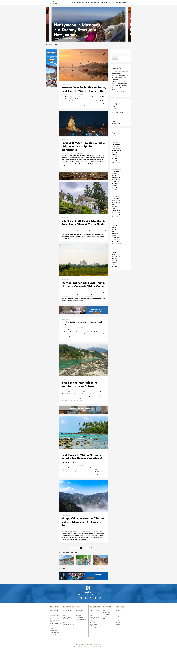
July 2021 (114, 223)
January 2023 (115, 198)
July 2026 (114, 136)
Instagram (118, 616)
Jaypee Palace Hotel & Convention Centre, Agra (55, 620)
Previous (73, 547)
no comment (72, 38)
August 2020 (115, 246)
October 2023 (115, 181)
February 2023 (116, 196)
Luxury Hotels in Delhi (55, 632)
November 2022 (116, 202)
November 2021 (116, 214)
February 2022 (116, 210)
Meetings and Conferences (63, 17)
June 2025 (114, 154)
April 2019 (114, 266)
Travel (113, 121)
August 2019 (115, 258)
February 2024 (116, 177)
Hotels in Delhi (53, 630)
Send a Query (79, 617)
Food (113, 106)
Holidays (114, 108)
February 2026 (116, 144)
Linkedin (118, 624)
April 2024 (114, 175)
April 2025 (114, 158)
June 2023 (114, 187)
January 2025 (115, 165)
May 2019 (114, 264)
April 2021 (114, 229)
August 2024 (115, 171)
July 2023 (114, 185)
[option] (88, 24)
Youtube (118, 622)
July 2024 (114, 173)
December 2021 (116, 212)
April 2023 (114, 192)
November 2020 (116, 239)
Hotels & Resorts (116, 110)
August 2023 (115, 183)
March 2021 (115, 231)
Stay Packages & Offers (81, 619)
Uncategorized (66, 84)
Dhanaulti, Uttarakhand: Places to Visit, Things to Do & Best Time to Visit (120, 77)
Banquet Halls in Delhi (95, 627)
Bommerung (104, 2)
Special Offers (89, 2)
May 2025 (114, 156)
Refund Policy (98, 640)
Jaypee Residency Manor (118, 115)
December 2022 (116, 200)
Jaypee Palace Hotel (117, 112)
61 (91, 547)
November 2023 (116, 179)
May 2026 (114, 140)
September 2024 (116, 169)
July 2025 (114, 152)
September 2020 (116, 243)
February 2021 (115, 233)
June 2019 (114, 262)
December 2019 (116, 254)
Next (95, 547)
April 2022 (114, 206)
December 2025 (116, 148)
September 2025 (116, 150)
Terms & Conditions (88, 640)
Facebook (118, 618)
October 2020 (115, 241)
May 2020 (114, 252)
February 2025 (116, 163)
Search (114, 52)
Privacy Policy (77, 640)
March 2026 (115, 142)
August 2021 (115, 221)
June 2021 (114, 225)
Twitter (117, 620)
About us (111, 2)
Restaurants (115, 119)
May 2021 (114, 227)
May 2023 (114, 190)
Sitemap (69, 640)
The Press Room (106, 612)
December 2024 (116, 167)
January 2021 (115, 235)
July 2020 (114, 248)
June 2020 (114, 250)
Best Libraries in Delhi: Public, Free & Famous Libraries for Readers (119, 87)
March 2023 (115, 194)
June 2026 (114, 138)
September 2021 (116, 219)
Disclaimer (107, 640)
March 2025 (115, 160)
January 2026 (115, 146)
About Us (105, 610)
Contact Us (118, 613)
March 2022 (115, 208)
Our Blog (105, 616)
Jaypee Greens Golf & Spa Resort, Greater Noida (55, 615)
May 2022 (114, 204)
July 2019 (114, 260)
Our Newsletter (106, 614)
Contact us (118, 2)
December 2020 (116, 237)
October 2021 (115, 217)
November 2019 (116, 256)
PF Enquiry (105, 618)
